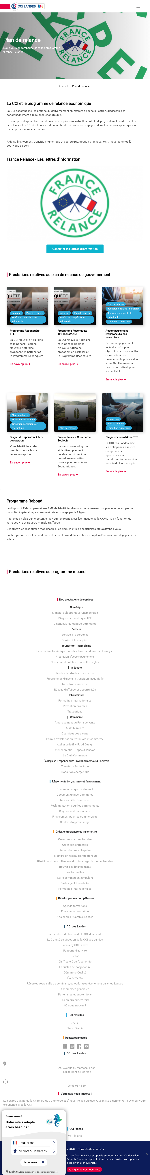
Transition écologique (75, 766)
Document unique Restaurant (75, 789)
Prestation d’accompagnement (75, 656)
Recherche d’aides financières (75, 673)
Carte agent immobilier (75, 883)
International (76, 695)
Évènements (75, 978)
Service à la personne (74, 634)
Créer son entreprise (75, 844)
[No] (147, 1153)
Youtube (87, 1046)
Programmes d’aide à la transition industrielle (75, 678)
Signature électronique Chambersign (75, 612)
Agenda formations (75, 906)
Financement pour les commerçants (75, 816)
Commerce (76, 717)
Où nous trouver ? (75, 1005)
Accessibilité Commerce (74, 800)
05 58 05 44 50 (77, 1085)
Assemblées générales (75, 989)
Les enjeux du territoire (75, 1000)
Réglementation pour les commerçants (75, 805)
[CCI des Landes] (27, 6)
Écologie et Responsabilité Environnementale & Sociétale (76, 761)
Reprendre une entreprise (75, 850)
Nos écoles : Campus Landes (75, 917)
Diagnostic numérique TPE (75, 618)
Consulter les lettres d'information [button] (75, 249)
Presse (75, 956)
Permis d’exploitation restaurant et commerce (75, 739)
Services (76, 629)
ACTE (75, 1022)
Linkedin (66, 1046)
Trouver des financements (75, 866)
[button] (138, 6)
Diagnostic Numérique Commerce (75, 623)
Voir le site (75, 1135)
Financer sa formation (75, 911)
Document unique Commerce (75, 794)
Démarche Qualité (75, 972)
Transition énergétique (75, 772)
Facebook (80, 1046)
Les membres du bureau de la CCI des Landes (75, 934)
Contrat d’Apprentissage (75, 822)
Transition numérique (75, 684)
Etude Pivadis (75, 1028)
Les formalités (75, 872)
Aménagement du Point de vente (75, 722)
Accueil (63, 86)
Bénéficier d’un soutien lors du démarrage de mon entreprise (75, 861)
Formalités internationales (74, 700)
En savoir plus (19, 364)
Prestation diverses (75, 706)
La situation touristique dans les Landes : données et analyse (74, 651)
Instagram (73, 1046)
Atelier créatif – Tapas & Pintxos (75, 750)
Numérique (76, 607)
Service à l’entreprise (75, 640)
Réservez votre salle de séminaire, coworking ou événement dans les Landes (75, 983)
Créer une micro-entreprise (75, 839)
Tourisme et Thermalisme (76, 645)
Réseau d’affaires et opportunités (75, 689)
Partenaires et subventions (75, 994)
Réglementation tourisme (75, 811)
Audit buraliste (75, 728)
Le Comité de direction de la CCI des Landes (75, 939)
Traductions (75, 711)
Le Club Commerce (75, 755)
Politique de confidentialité (84, 1169)
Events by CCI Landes (75, 945)
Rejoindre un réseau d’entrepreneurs (75, 855)
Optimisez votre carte (74, 733)
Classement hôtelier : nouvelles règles (75, 662)
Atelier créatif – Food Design (75, 744)
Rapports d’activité (75, 950)
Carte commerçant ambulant (75, 877)
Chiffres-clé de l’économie (75, 961)
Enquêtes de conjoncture (75, 967)
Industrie (76, 667)
